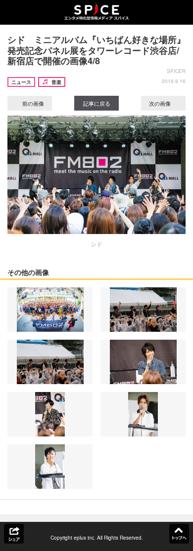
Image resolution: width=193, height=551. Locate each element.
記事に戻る (96, 103)
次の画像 (160, 103)
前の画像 (32, 103)
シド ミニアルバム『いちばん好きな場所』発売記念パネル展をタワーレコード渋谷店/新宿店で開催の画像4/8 (96, 50)
